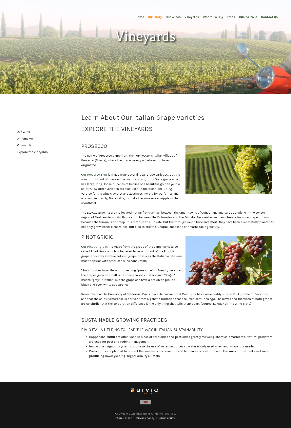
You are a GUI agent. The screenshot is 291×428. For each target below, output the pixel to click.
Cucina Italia (248, 17)
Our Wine (23, 132)
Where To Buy (213, 17)
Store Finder (123, 418)
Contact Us (269, 17)
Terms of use (166, 418)
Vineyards (191, 17)
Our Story (155, 17)
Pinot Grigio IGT (98, 246)
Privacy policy (145, 418)
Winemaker (25, 138)
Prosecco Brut (97, 174)
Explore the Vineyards (32, 152)
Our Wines (173, 17)
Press (231, 17)
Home (139, 17)
